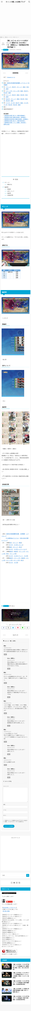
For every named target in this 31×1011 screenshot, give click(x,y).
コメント (5, 786)
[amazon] (17, 883)
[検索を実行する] (27, 875)
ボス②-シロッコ (18, 544)
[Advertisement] (15, 19)
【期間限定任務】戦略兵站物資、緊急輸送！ (15, 117)
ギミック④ (17, 560)
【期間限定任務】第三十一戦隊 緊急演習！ (15, 120)
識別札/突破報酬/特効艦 (12, 533)
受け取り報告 (6, 911)
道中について (10, 191)
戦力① (14, 87)
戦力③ (15, 104)
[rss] (19, 883)
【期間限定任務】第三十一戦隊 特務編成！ (15, 115)
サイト (4, 815)
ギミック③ (13, 553)
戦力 (10, 542)
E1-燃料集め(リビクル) (12, 538)
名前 (4, 804)
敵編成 (9, 189)
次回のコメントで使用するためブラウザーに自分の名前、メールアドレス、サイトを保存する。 (16, 821)
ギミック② (16, 91)
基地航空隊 (10, 195)
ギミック (8, 87)
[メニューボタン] (2, 2)
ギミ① (8, 103)
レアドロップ (24, 83)
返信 (5, 654)
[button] (4, 627)
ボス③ (26, 556)
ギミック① (9, 91)
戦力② (5, 92)
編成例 (6, 187)
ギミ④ (5, 104)
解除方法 (9, 184)
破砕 (7, 89)
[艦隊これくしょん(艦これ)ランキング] (9, 952)
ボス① (11, 544)
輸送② (16, 551)
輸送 (24, 87)
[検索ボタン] (29, 2)
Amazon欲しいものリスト (9, 907)
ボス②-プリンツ (18, 556)
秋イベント (6, 49)
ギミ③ (26, 103)
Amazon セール (11, 77)
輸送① (11, 551)
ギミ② (13, 103)
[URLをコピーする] (27, 627)
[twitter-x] (12, 883)
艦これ (13, 605)
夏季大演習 (6, 124)
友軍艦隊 (22, 533)
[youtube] (14, 883)
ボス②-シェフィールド (20, 549)
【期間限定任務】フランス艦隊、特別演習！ (15, 122)
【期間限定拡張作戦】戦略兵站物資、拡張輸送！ (16, 119)
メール (4, 809)
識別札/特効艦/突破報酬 (13, 83)
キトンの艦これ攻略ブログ (15, 2)
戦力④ (8, 100)
